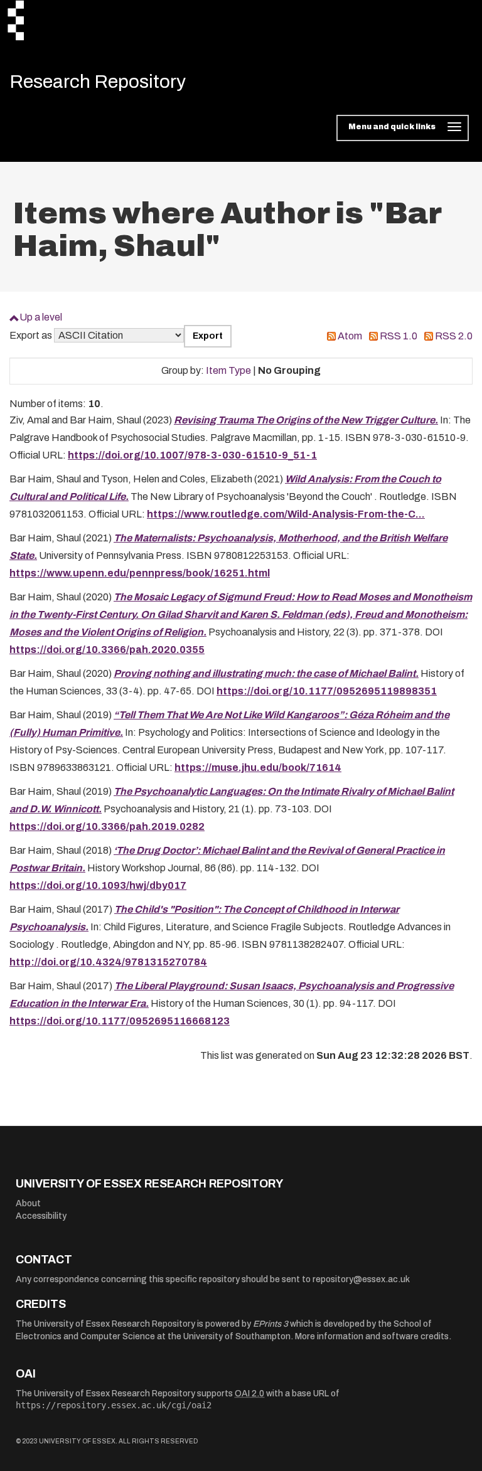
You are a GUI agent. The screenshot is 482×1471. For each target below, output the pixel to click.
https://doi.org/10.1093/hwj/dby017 (97, 885)
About (28, 1203)
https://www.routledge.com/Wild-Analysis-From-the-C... (286, 514)
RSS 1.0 (398, 336)
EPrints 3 (270, 1324)
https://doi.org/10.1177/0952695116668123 (119, 1021)
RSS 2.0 (454, 336)
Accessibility (41, 1216)
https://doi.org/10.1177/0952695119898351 (327, 691)
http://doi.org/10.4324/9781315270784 (108, 962)
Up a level (40, 317)
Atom (350, 336)
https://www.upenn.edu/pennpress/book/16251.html (139, 573)
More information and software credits (372, 1336)
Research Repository (97, 82)
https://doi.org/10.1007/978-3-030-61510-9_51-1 (192, 455)
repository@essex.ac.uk (361, 1279)
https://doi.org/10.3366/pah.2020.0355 (107, 649)
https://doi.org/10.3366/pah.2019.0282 (107, 826)
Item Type (228, 370)
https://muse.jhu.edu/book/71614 (257, 767)
